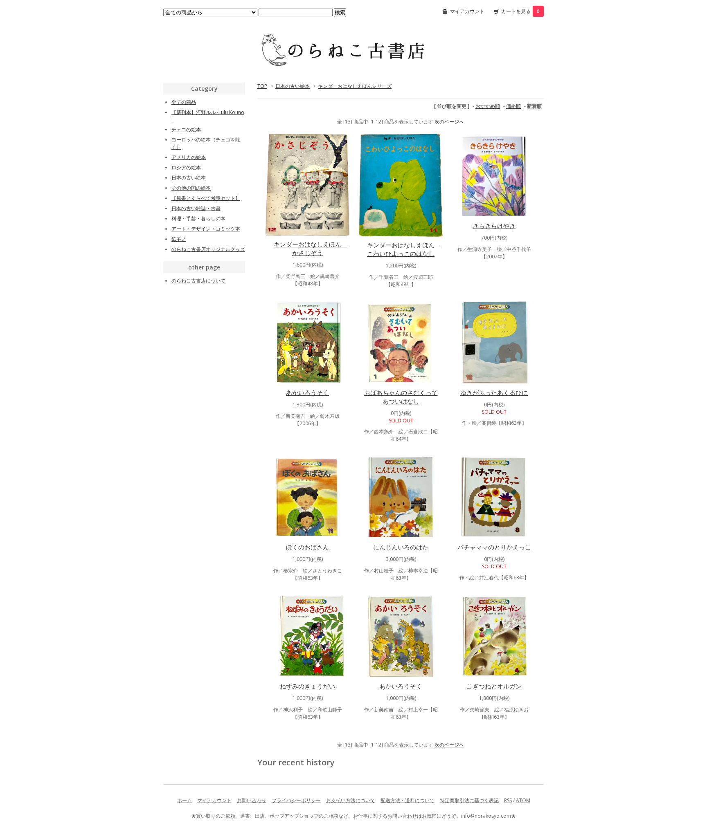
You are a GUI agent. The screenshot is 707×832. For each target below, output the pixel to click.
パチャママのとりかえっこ (494, 547)
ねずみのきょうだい (307, 686)
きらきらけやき (494, 226)
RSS (508, 800)
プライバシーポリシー (296, 800)
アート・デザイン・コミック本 (205, 228)
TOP (262, 86)
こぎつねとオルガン (494, 686)
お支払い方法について (350, 800)
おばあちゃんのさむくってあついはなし (401, 396)
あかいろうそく (307, 392)
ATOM (523, 800)
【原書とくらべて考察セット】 (205, 198)
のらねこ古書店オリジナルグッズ (208, 249)
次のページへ (449, 121)
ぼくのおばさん (307, 547)
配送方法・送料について (408, 800)
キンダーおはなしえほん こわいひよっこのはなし (404, 249)
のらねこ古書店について (198, 280)
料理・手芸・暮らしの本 (198, 218)
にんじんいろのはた (400, 547)
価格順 (513, 106)
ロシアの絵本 (186, 167)
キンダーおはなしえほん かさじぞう (310, 248)
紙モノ (178, 238)
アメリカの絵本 (188, 157)
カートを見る (520, 11)
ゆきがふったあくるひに (494, 392)
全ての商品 (183, 102)
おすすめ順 (487, 106)
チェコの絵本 (186, 129)
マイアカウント (467, 11)
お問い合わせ (251, 800)
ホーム (184, 800)
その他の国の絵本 (191, 187)
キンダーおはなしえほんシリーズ (355, 86)
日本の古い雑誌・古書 (196, 208)
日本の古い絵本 (292, 86)
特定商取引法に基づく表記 (469, 800)
